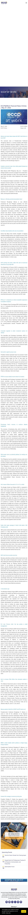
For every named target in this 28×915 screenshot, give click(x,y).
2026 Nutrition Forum (9, 866)
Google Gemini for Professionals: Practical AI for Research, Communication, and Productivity (15, 861)
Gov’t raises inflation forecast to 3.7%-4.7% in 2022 (12, 484)
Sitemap (13, 907)
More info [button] (8, 912)
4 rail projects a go (5, 588)
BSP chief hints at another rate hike (9, 555)
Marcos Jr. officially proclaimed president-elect (11, 199)
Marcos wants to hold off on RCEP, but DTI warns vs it (13, 709)
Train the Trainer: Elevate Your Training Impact (15, 855)
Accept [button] (23, 911)
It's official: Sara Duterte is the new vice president (12, 231)
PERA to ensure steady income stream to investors (12, 376)
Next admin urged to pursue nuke (8, 352)
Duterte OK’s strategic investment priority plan (11, 796)
